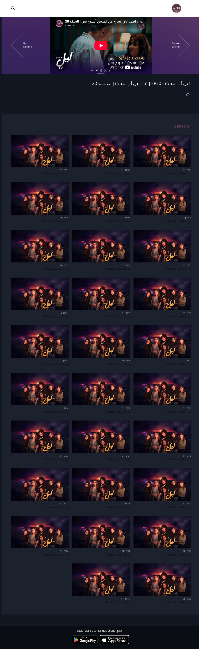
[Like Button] (188, 94)
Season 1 (182, 126)
